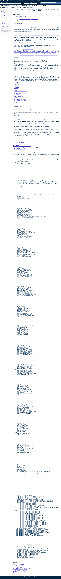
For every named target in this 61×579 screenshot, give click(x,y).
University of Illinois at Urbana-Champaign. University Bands (28, 19)
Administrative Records (4, 27)
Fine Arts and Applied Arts (12, 7)
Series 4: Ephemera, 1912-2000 (18, 566)
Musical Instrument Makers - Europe (19, 99)
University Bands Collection (25, 7)
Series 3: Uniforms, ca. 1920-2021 (18, 143)
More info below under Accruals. (28, 49)
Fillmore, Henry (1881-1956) (40, 51)
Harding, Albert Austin (17, 94)
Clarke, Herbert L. (19, 51)
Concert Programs (29, 55)
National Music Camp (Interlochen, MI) (20, 101)
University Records (47, 53)
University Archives (2, 7)
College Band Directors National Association (29, 51)
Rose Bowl (29, 53)
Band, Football (39, 50)
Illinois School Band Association (26, 52)
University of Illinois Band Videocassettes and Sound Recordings (5, 26)
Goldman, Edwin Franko (50, 51)
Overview (2, 11)
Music (2, 22)
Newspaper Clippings (47, 55)
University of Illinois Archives (10, 3)
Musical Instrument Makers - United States (20, 100)
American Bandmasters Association (28, 50)
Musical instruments (41, 55)
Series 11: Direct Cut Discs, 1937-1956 (19, 149)
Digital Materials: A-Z (24, 5)
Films (46, 51)
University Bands (19, 7)
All (13, 572)
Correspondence (34, 55)
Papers (52, 55)
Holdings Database (30, 3)
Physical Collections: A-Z (15, 5)
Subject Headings (34, 5)
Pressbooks (3, 23)
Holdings (7, 7)
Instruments (3, 19)
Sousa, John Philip (34, 53)
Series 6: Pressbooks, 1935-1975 (18, 145)
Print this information (56, 14)
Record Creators (44, 5)
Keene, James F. (43, 52)
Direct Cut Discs (4, 28)
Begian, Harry (49, 50)
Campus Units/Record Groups (5, 5)
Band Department (44, 50)
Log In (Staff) (30, 573)
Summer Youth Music (41, 53)
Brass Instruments (54, 50)
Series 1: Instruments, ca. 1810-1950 (18, 141)
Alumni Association (20, 50)
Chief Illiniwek (16, 89)
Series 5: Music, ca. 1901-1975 (17, 144)
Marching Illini (48, 52)
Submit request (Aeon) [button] (40, 14)
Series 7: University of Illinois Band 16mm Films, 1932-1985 (22, 146)
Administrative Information (4, 16)
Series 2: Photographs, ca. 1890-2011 (18, 142)
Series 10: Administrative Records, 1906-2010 (20, 148)
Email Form (32, 575)
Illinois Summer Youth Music (36, 52)
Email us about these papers (6, 33)
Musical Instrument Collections (18, 98)
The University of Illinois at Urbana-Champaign (32, 578)
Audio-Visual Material (23, 55)
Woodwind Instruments (53, 53)
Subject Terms (3, 15)
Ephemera (3, 21)
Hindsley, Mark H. (19, 52)
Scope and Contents (4, 12)
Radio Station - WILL (24, 53)
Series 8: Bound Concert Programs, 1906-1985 (20, 569)
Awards (35, 50)
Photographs (55, 55)
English (19, 57)
